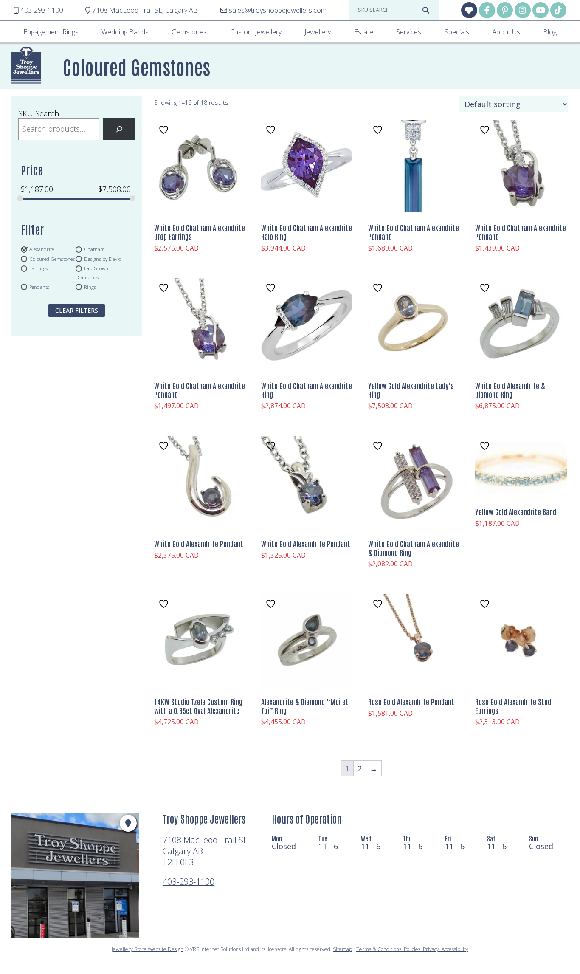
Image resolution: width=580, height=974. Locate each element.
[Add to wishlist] (164, 129)
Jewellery (317, 32)
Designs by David (102, 258)
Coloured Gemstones (52, 258)
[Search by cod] (426, 10)
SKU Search (38, 113)
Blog (550, 32)
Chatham (94, 249)
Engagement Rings (51, 32)
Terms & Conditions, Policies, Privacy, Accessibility (412, 949)
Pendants (39, 286)
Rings (90, 286)
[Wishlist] (469, 10)
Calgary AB (145, 10)
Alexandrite (41, 249)
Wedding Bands (125, 32)
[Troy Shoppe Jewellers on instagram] (523, 10)
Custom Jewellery (256, 32)
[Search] (119, 129)
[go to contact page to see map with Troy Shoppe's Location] (128, 823)
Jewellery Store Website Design (147, 949)
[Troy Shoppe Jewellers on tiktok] (558, 10)
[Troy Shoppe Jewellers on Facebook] (487, 10)
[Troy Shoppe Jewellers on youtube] (540, 10)
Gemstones (189, 32)
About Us (506, 32)
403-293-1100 (188, 881)
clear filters (76, 310)
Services (408, 32)
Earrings (38, 268)
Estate (363, 32)
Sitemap (342, 949)
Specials (457, 32)
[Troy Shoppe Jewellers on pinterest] (505, 10)
